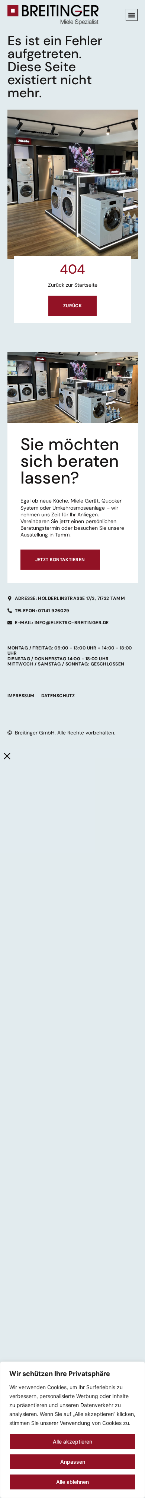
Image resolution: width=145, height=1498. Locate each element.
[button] (132, 15)
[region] (72, 1430)
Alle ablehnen (72, 1482)
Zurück (72, 306)
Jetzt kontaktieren (60, 560)
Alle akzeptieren (72, 1441)
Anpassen (72, 1461)
